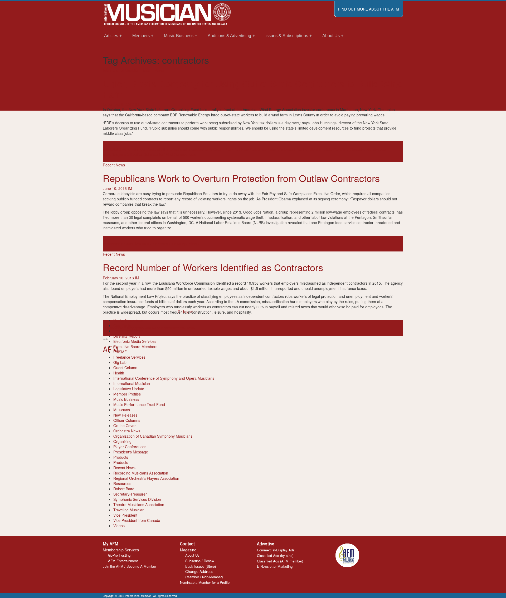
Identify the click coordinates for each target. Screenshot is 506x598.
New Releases (125, 415)
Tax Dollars (146, 154)
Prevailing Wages (346, 149)
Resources (122, 483)
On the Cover (124, 425)
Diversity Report (126, 336)
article (108, 149)
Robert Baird (123, 488)
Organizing (122, 441)
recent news (171, 243)
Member (193, 576)
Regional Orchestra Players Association (146, 478)
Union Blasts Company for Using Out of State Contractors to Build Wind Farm (253, 89)
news (125, 243)
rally (374, 149)
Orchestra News (126, 430)
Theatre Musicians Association (138, 504)
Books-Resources (128, 320)
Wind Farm (173, 154)
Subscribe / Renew (199, 560)
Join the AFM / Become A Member (129, 566)
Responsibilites (124, 154)
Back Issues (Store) (200, 566)
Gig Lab (119, 362)
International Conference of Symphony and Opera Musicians (163, 378)
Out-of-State (322, 149)
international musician (185, 149)
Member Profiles (127, 394)
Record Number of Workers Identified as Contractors (213, 267)
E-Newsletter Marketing (275, 566)
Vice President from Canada (136, 520)
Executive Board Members (135, 346)
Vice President (125, 515)
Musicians (121, 409)
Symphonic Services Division (137, 499)
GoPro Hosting (119, 555)
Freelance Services (129, 357)
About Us (192, 555)
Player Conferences (129, 446)
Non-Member (212, 576)
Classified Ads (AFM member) (280, 561)
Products (120, 457)
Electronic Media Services (134, 341)
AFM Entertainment (123, 560)
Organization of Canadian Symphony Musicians (152, 436)
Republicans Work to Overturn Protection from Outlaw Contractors (241, 178)
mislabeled (157, 327)
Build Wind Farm (126, 149)
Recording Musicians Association (140, 473)
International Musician (121, 70)
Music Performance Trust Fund (139, 404)
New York (233, 149)
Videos (119, 525)
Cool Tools (122, 325)
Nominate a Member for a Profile (205, 582)
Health (118, 372)
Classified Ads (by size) (275, 555)
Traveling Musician (128, 509)
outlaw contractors (145, 243)
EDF (163, 149)
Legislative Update (128, 388)
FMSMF (120, 351)
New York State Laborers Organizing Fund (276, 149)
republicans (190, 243)
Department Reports (130, 330)
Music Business (126, 399)
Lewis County (214, 149)
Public (366, 149)
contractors (149, 149)
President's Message (130, 451)
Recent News (153, 70)
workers (189, 154)
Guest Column (125, 367)
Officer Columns (126, 420)
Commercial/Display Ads (276, 549)
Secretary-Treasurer (130, 494)
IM (137, 104)
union (159, 154)
